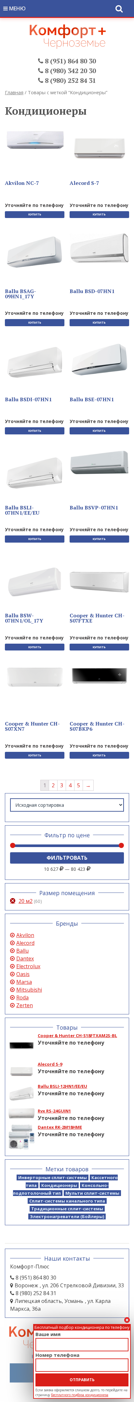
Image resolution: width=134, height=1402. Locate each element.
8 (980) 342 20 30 (69, 70)
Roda (22, 997)
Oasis (23, 974)
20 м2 (26, 901)
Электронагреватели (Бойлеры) (67, 1216)
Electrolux (28, 966)
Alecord (25, 942)
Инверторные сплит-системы (52, 1177)
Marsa (24, 981)
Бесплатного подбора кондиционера (79, 1395)
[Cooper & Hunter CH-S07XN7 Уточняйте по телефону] (34, 677)
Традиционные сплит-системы (67, 1209)
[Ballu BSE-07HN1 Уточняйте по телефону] (99, 360)
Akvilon (25, 935)
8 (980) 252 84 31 (69, 80)
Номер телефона (57, 1355)
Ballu (22, 950)
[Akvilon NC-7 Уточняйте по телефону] (34, 140)
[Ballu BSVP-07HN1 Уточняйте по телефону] (99, 462)
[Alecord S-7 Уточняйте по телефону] (99, 147)
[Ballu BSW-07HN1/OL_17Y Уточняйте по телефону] (34, 583)
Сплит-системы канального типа (67, 1201)
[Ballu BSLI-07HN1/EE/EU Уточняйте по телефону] (34, 475)
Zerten (24, 1005)
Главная (14, 92)
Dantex (25, 958)
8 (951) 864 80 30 (69, 61)
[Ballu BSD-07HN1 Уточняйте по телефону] (99, 248)
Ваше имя (47, 1334)
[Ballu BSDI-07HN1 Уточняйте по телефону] (34, 364)
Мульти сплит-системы (92, 1193)
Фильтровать (67, 857)
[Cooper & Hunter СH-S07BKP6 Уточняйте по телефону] (99, 676)
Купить (34, 214)
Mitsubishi (29, 989)
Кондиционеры (59, 1185)
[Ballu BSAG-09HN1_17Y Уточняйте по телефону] (34, 252)
